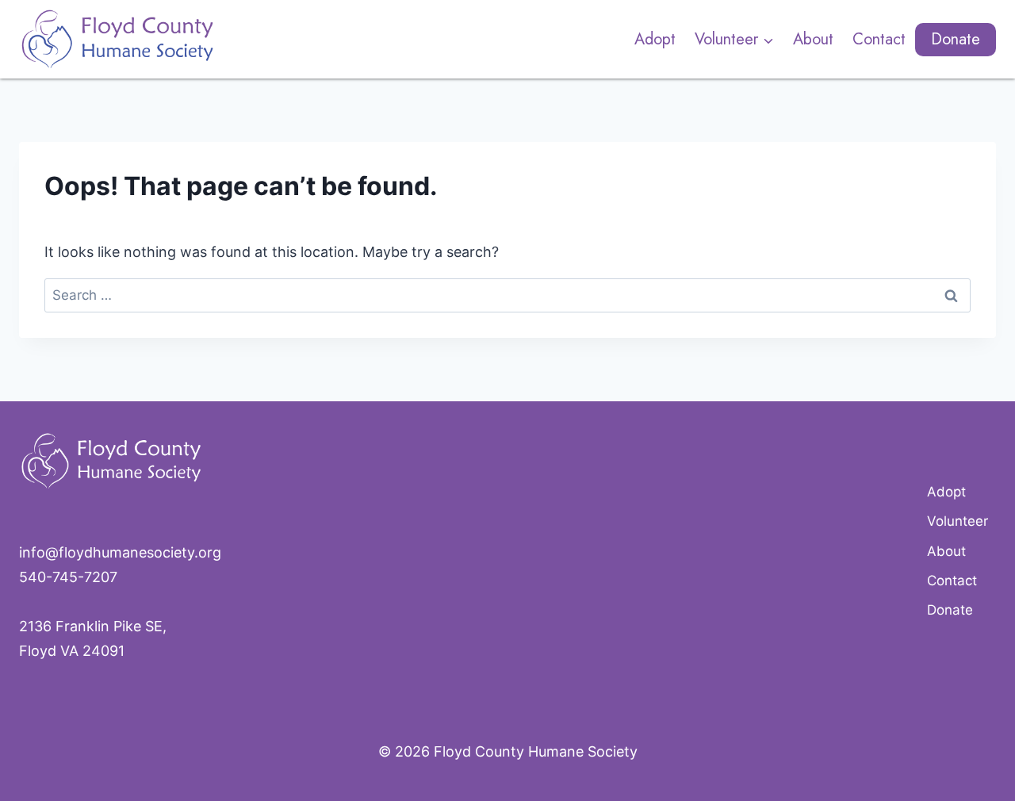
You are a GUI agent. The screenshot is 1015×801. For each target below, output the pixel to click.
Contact (879, 39)
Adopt (655, 39)
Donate (955, 39)
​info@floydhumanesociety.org (120, 552)
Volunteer (957, 521)
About (813, 39)
